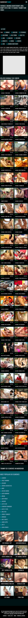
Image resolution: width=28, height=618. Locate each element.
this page (11, 613)
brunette (4, 41)
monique (3, 517)
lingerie (19, 41)
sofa (3, 44)
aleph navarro (5, 493)
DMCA (15, 615)
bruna (3, 496)
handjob (10, 38)
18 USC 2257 (10, 615)
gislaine (3, 483)
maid (2, 488)
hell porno (14, 35)
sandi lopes (4, 522)
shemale (7, 32)
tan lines (17, 38)
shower (3, 501)
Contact (5, 615)
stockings (23, 32)
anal (3, 38)
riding (12, 41)
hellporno (5, 35)
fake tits (22, 35)
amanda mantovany (13, 44)
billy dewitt (4, 519)
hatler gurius (5, 491)
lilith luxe (4, 504)
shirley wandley (5, 514)
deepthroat (4, 499)
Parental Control (21, 615)
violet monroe (5, 480)
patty (3, 525)
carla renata (4, 527)
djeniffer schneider (6, 506)
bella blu (3, 512)
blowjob (15, 32)
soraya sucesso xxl (6, 486)
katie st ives (4, 509)
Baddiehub (5, 2)
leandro (3, 478)
